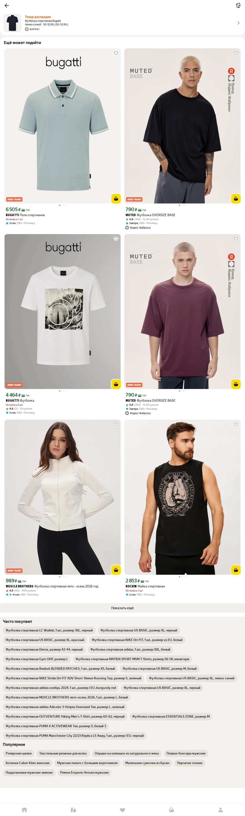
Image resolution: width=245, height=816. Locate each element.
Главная (24, 810)
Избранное (122, 810)
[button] (7, 5)
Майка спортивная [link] (145, 586)
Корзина (171, 810)
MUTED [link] (131, 215)
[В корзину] (116, 198)
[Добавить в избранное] (116, 53)
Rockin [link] (131, 586)
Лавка (73, 810)
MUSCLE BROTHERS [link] (19, 586)
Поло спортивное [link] (25, 215)
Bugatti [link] (12, 215)
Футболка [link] (20, 400)
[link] (49, 630)
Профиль (220, 810)
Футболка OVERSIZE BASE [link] (150, 215)
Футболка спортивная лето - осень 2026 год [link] (52, 586)
